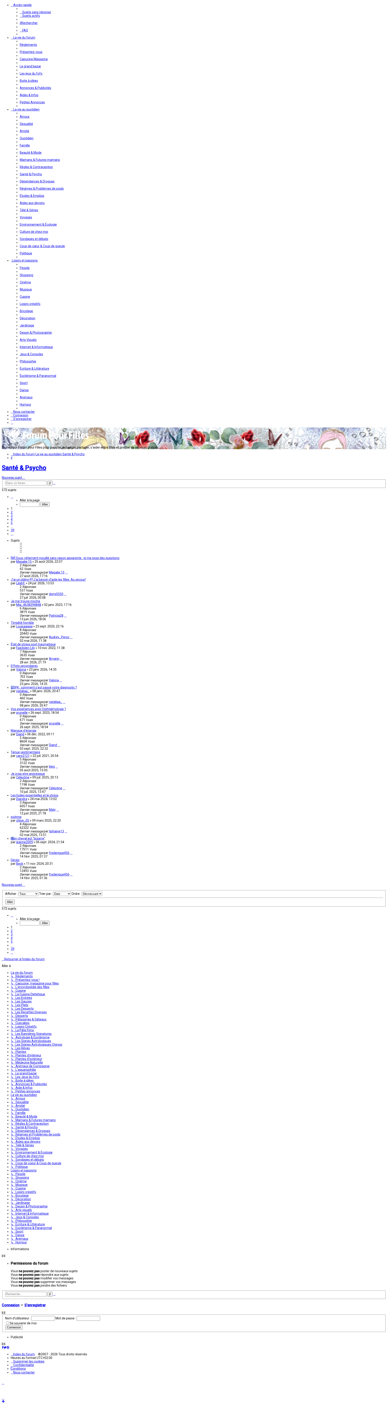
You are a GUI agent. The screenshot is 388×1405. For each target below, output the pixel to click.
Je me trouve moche (25, 601)
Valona (21, 669)
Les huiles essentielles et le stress (34, 795)
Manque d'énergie (23, 730)
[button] (12, 496)
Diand (20, 734)
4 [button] (12, 519)
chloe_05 (22, 820)
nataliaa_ (22, 691)
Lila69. (20, 583)
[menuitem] (35, 12)
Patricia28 (56, 615)
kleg (52, 766)
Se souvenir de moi (23, 1323)
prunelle (22, 712)
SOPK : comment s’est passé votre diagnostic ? (44, 687)
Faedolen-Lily (25, 648)
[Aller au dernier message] (66, 572)
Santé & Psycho (24, 467)
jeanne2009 (24, 842)
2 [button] (12, 512)
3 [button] (12, 516)
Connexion (11, 1305)
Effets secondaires (24, 666)
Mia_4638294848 (28, 605)
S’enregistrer (35, 1305)
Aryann (54, 658)
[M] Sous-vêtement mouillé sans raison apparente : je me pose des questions (65, 558)
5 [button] (12, 523)
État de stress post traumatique (33, 644)
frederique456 (59, 853)
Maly (52, 809)
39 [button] (12, 530)
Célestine (22, 777)
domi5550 (56, 594)
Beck (19, 863)
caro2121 (23, 756)
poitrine (16, 817)
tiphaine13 (56, 831)
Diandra (21, 799)
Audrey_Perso (59, 637)
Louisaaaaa (24, 626)
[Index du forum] (47, 440)
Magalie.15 (24, 561)
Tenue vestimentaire (25, 752)
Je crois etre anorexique (28, 774)
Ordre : (77, 894)
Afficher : (11, 894)
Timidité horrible (22, 623)
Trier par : (46, 894)
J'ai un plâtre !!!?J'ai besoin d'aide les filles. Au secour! (48, 579)
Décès (15, 860)
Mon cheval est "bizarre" (28, 838)
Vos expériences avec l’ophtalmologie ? (38, 709)
